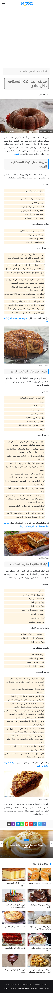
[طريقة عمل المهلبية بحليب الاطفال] (39, 939)
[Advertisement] (26, 36)
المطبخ (32, 71)
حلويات (23, 71)
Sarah (48, 95)
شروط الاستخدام (23, 988)
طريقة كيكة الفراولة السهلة (15, 948)
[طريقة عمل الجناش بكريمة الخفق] (13, 960)
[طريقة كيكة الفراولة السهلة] (13, 939)
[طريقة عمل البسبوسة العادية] (39, 874)
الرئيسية (41, 71)
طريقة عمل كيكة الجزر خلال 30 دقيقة (24, 846)
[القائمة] (3, 4)
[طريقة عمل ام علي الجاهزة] (13, 917)
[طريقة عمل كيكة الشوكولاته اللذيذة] (39, 895)
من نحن (47, 988)
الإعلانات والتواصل (9, 988)
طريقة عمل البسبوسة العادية (40, 883)
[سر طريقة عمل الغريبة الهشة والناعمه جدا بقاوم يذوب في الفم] (39, 917)
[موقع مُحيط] (26, 3)
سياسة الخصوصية (37, 988)
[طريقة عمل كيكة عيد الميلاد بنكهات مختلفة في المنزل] (13, 895)
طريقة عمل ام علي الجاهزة (15, 926)
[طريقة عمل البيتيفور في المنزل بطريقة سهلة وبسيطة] (39, 960)
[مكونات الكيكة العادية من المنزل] (13, 874)
